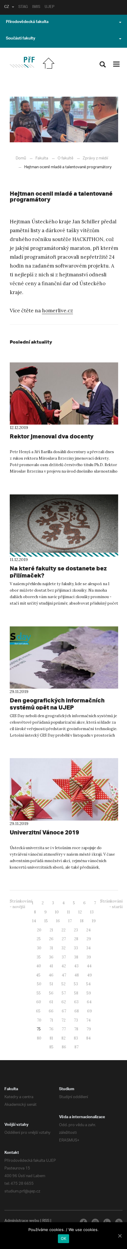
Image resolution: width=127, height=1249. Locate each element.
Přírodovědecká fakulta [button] (27, 22)
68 (76, 1011)
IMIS (36, 7)
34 (88, 948)
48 (76, 975)
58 (76, 993)
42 (63, 965)
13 (92, 912)
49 (89, 975)
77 (64, 1029)
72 (63, 1020)
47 (64, 975)
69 (89, 1011)
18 (82, 920)
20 (39, 930)
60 (38, 1001)
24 (88, 930)
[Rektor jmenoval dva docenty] (64, 393)
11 (68, 912)
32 (63, 948)
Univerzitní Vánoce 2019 (44, 832)
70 (39, 1020)
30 (39, 948)
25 (39, 938)
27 (64, 938)
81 (51, 1038)
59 (89, 993)
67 (64, 1011)
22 (63, 930)
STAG (23, 7)
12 (80, 912)
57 (64, 993)
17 (70, 920)
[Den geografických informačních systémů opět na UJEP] (64, 657)
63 (76, 1001)
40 (38, 965)
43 (76, 965)
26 (51, 938)
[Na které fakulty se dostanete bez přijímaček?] (64, 525)
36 (51, 957)
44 (89, 965)
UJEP (49, 7)
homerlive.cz (57, 310)
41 (51, 965)
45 (38, 975)
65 (38, 1011)
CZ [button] (6, 7)
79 (89, 1029)
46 (51, 975)
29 (89, 938)
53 (76, 983)
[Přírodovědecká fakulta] (22, 62)
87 (76, 1047)
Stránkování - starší (111, 904)
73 (76, 1020)
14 (34, 920)
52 (63, 983)
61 (51, 1001)
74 (88, 1020)
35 (39, 957)
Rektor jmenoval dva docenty (52, 436)
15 (46, 920)
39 (89, 957)
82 (63, 1038)
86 (64, 1047)
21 (51, 930)
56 (51, 993)
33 (76, 948)
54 (88, 983)
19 (94, 920)
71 (51, 1020)
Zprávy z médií (95, 158)
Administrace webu (21, 1221)
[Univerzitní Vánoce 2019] (64, 789)
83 (76, 1038)
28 (76, 938)
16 (58, 920)
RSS (45, 1221)
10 (57, 912)
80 (39, 1038)
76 (51, 1029)
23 (76, 930)
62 (63, 1001)
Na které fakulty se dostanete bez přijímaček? (58, 572)
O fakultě (65, 158)
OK (63, 1238)
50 (39, 983)
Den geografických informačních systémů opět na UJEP (57, 704)
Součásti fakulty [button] (20, 39)
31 (51, 948)
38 (76, 957)
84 (88, 1038)
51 (51, 983)
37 (64, 957)
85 (51, 1047)
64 (89, 1001)
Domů (21, 158)
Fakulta (41, 158)
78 (76, 1029)
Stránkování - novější (21, 904)
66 (51, 1011)
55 (39, 993)
